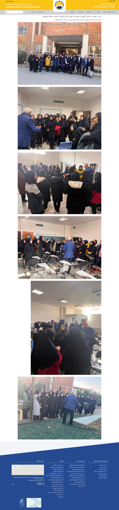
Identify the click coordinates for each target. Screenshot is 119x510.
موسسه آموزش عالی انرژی (104, 6)
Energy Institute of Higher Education (23, 7)
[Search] (6, 12)
